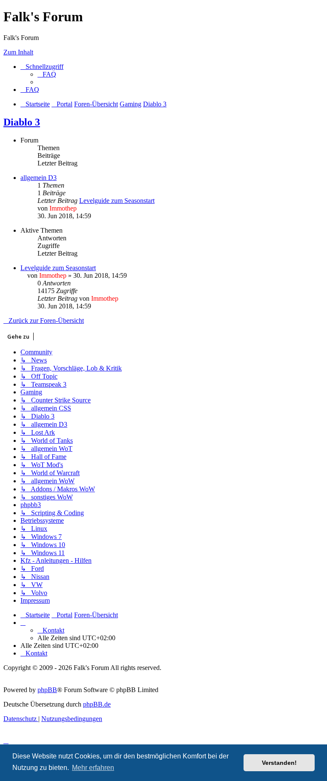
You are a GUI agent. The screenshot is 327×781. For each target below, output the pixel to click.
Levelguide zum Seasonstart (117, 200)
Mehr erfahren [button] (93, 767)
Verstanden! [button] (279, 762)
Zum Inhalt (18, 52)
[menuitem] (46, 74)
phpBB (47, 689)
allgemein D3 (38, 177)
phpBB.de (97, 704)
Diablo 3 (21, 122)
